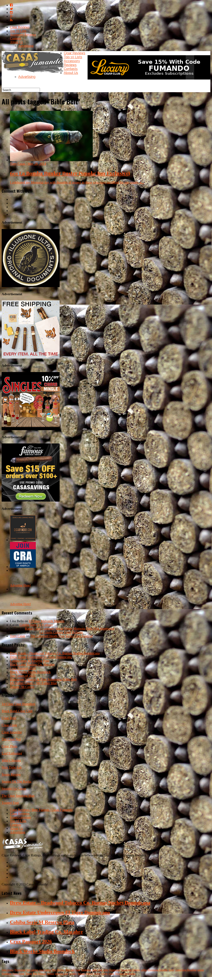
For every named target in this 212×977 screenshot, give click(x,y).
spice (105, 969)
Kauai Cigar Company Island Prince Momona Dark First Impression (69, 628)
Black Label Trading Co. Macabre (32, 664)
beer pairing (32, 969)
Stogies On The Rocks (16, 781)
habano (81, 973)
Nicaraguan (20, 969)
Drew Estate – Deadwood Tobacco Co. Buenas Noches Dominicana (55, 653)
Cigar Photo (9, 746)
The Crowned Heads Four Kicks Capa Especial (61, 636)
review (97, 973)
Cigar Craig (9, 725)
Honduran (7, 973)
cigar (100, 969)
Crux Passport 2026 (23, 668)
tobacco (89, 973)
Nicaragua (86, 969)
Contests (15, 38)
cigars (111, 973)
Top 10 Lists (18, 31)
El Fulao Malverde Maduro (46, 621)
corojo (104, 973)
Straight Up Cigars (14, 788)
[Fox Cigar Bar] (31, 357)
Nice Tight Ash (12, 767)
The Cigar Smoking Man (18, 795)
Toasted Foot (10, 802)
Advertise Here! (20, 585)
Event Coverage (20, 817)
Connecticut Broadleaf (185, 969)
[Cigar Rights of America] (23, 566)
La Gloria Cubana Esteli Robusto (61, 632)
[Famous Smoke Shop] (31, 500)
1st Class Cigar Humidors (18, 704)
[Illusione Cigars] (31, 286)
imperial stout (61, 973)
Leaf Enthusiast (12, 753)
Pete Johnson (39, 973)
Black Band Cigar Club (17, 711)
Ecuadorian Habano (130, 969)
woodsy (73, 973)
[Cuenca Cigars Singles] (31, 429)
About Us (16, 42)
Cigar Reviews (19, 27)
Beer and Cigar (72, 969)
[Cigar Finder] (23, 540)
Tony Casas (17, 636)
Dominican (114, 969)
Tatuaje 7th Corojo (22, 687)
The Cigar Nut (11, 739)
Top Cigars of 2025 (22, 675)
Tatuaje (28, 973)
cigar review (8, 969)
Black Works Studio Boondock (30, 672)
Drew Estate (18, 973)
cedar (94, 969)
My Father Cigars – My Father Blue (33, 683)
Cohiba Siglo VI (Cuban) (36, 625)
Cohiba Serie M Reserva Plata (29, 660)
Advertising (26, 46)
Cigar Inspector (12, 732)
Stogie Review (11, 774)
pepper (200, 969)
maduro (50, 973)
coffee (144, 969)
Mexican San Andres (125, 973)
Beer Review (58, 969)
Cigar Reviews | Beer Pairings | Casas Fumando (41, 810)
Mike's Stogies (11, 760)
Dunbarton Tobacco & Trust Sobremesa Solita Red (43, 679)
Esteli (171, 969)
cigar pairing (45, 969)
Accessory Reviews (23, 34)
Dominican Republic (158, 969)
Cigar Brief (9, 718)
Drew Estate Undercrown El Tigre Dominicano (41, 657)
